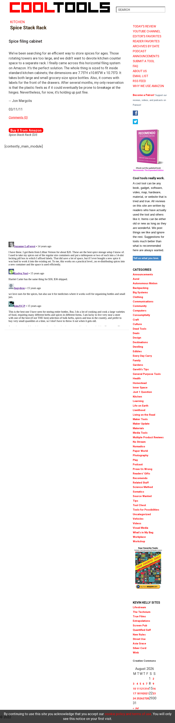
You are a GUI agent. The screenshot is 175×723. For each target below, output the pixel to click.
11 (138, 688)
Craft (136, 319)
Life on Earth (140, 405)
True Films (139, 616)
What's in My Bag (143, 532)
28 (147, 698)
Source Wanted (142, 496)
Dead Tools (139, 328)
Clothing (138, 297)
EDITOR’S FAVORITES (147, 36)
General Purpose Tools (147, 374)
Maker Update (141, 423)
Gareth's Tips (141, 369)
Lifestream (139, 607)
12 (141, 688)
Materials (138, 428)
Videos (137, 523)
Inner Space (140, 387)
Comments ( (17, 117)
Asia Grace (139, 643)
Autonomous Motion (145, 283)
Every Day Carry (142, 355)
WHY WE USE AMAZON (148, 86)
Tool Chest (139, 505)
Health (137, 378)
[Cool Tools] (61, 7)
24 (134, 698)
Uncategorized (142, 514)
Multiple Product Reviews (148, 437)
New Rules (139, 634)
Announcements (143, 274)
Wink (136, 652)
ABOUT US (140, 71)
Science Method (143, 487)
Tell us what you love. (146, 258)
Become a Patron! (143, 95)
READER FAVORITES (146, 41)
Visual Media (140, 527)
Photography (140, 455)
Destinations (140, 342)
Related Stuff (141, 482)
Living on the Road (144, 414)
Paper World (140, 450)
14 (147, 688)
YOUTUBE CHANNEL (146, 31)
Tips (135, 500)
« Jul (136, 708)
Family (137, 360)
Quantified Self (142, 630)
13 (144, 688)
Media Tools (140, 432)
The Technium (141, 612)
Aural (136, 278)
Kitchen (17, 22)
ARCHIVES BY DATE (146, 46)
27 (144, 698)
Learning (138, 401)
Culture (137, 324)
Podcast (138, 464)
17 (134, 693)
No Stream (139, 441)
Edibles (137, 351)
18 (138, 693)
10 (134, 688)
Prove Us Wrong (142, 469)
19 (141, 693)
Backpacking (140, 288)
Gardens (138, 364)
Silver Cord (139, 648)
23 (154, 693)
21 (147, 693)
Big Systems (140, 292)
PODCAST (139, 51)
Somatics (138, 491)
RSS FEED (139, 81)
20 (144, 693)
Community (140, 306)
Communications (143, 301)
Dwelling (138, 346)
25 (138, 698)
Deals (136, 333)
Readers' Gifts (141, 473)
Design (137, 337)
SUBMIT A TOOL (143, 61)
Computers (139, 310)
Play (135, 460)
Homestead (140, 383)
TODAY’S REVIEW (144, 26)
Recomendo (140, 478)
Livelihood (139, 410)
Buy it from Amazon (26, 130)
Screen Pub (140, 625)
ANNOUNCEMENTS (146, 56)
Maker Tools (140, 419)
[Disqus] (66, 194)
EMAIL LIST (140, 76)
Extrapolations (141, 620)
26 (141, 698)
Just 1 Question (142, 392)
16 (154, 688)
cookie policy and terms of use (128, 714)
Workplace (139, 536)
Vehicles (138, 518)
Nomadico (139, 446)
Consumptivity (141, 315)
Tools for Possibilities (146, 509)
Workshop (139, 541)
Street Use (139, 639)
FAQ (135, 66)
